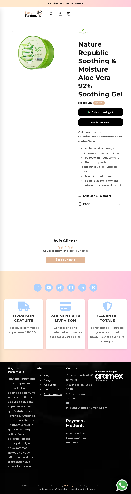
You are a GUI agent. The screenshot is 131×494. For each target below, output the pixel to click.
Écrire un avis (65, 260)
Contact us (52, 389)
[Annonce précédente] (6, 3)
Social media (53, 394)
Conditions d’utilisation (83, 489)
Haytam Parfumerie (40, 486)
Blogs (48, 380)
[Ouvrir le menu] (15, 14)
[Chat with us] (122, 483)
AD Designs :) (70, 486)
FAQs (47, 375)
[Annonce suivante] (124, 3)
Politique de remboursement (94, 486)
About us (50, 385)
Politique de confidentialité (53, 489)
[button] (51, 13)
